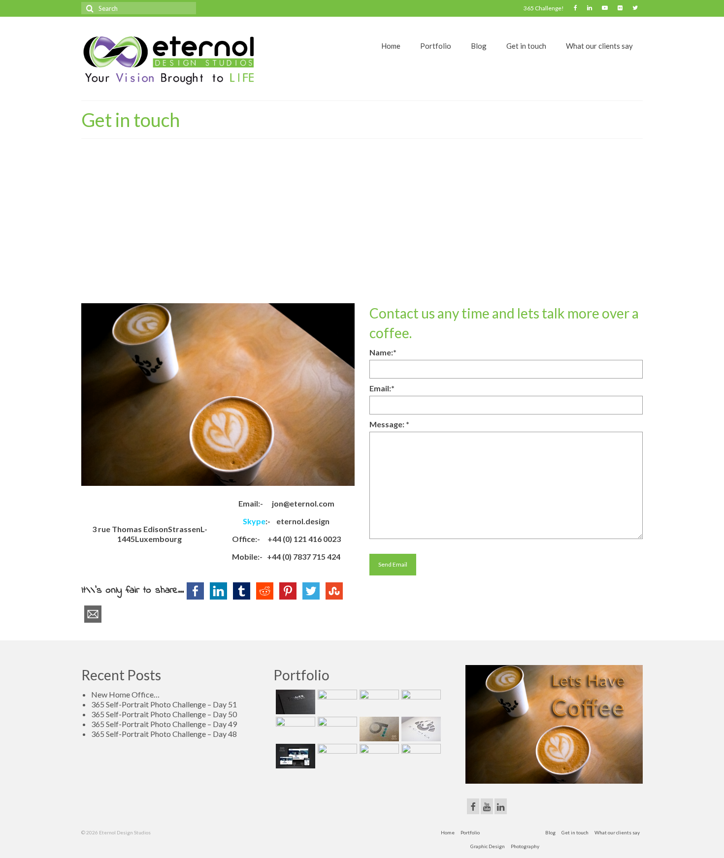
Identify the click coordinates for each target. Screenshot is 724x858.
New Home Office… (125, 694)
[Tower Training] (294, 702)
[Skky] (420, 756)
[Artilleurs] (420, 702)
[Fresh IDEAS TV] (294, 756)
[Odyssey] (378, 729)
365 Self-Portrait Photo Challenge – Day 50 (164, 714)
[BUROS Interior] (378, 702)
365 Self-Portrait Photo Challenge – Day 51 (164, 704)
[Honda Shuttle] (294, 729)
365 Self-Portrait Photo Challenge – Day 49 (164, 724)
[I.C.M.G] (420, 729)
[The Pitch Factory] (336, 729)
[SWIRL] (378, 756)
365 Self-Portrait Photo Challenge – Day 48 (164, 733)
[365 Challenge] (336, 702)
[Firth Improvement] (336, 756)
